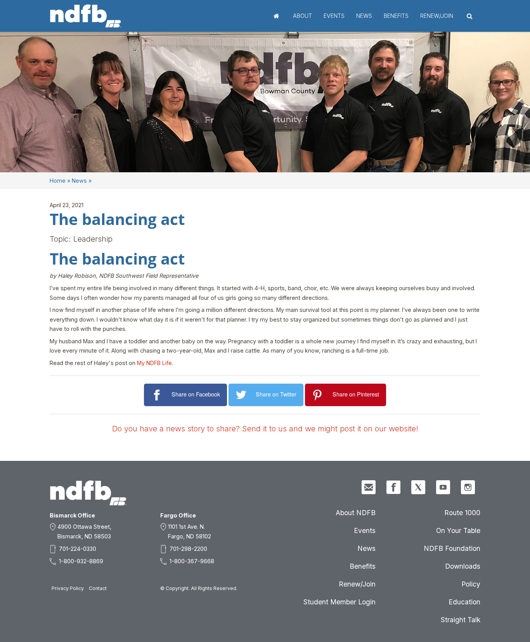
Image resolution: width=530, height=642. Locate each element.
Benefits (396, 15)
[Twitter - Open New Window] (418, 487)
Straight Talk (460, 620)
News (364, 15)
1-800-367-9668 (192, 561)
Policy (470, 584)
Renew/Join (436, 15)
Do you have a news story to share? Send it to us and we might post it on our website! (265, 428)
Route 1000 (462, 513)
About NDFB (356, 513)
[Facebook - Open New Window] (393, 487)
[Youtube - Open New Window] (443, 487)
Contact (98, 588)
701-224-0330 (77, 548)
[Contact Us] (369, 487)
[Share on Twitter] (242, 395)
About (302, 15)
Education (464, 602)
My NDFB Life (154, 363)
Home (276, 16)
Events (334, 15)
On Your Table (458, 530)
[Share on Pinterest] (319, 395)
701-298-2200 (188, 548)
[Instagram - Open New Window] (468, 487)
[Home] (86, 15)
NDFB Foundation (452, 548)
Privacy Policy (68, 588)
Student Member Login (339, 602)
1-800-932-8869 (81, 561)
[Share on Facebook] (158, 395)
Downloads (462, 566)
